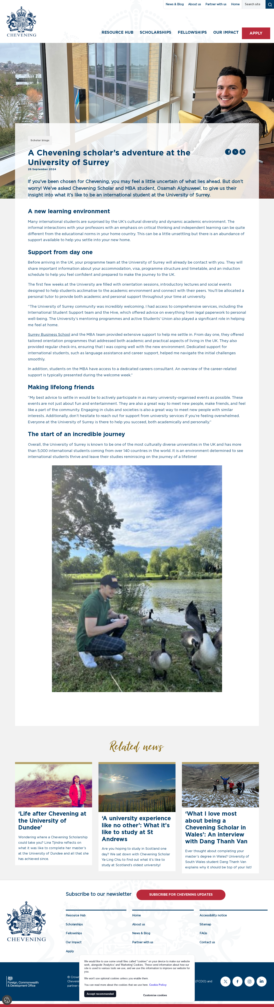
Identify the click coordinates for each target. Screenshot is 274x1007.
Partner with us (215, 4)
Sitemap (205, 924)
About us (194, 4)
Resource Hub (117, 33)
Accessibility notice (213, 915)
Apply (256, 33)
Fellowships (192, 33)
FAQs (203, 933)
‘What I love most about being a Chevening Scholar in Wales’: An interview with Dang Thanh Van (216, 828)
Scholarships (155, 33)
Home (235, 4)
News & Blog (175, 4)
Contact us (207, 942)
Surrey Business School (49, 335)
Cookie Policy (157, 984)
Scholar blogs (39, 140)
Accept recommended (100, 993)
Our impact (226, 33)
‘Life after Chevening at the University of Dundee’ (52, 821)
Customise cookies (155, 995)
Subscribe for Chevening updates (181, 894)
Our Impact (74, 942)
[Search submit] (269, 4)
